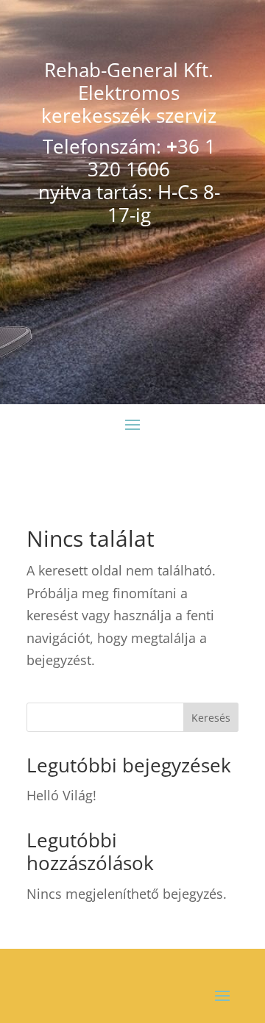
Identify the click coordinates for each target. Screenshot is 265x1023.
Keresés (210, 718)
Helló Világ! (61, 795)
